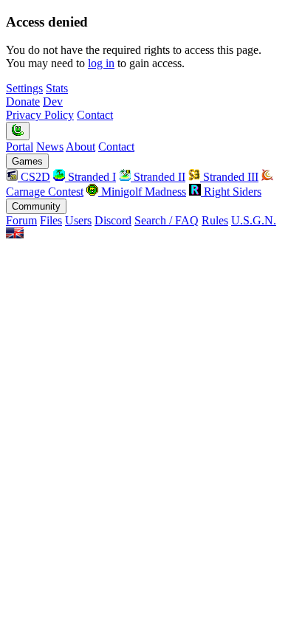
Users (78, 220)
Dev (53, 101)
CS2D (34, 177)
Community (36, 206)
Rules (215, 220)
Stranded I (90, 177)
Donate (23, 101)
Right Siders (231, 191)
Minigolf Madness (142, 191)
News (50, 146)
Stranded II (158, 177)
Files (51, 220)
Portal (19, 146)
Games (27, 161)
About (80, 146)
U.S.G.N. (253, 220)
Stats (57, 88)
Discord (113, 220)
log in (101, 63)
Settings (24, 88)
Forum (21, 220)
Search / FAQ (166, 220)
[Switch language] (15, 234)
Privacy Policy (40, 115)
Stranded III (229, 177)
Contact (95, 115)
